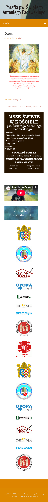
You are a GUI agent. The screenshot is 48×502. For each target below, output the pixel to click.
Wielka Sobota (10, 107)
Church (11, 496)
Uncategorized (17, 100)
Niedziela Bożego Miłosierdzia (32, 107)
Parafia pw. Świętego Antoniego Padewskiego (24, 9)
